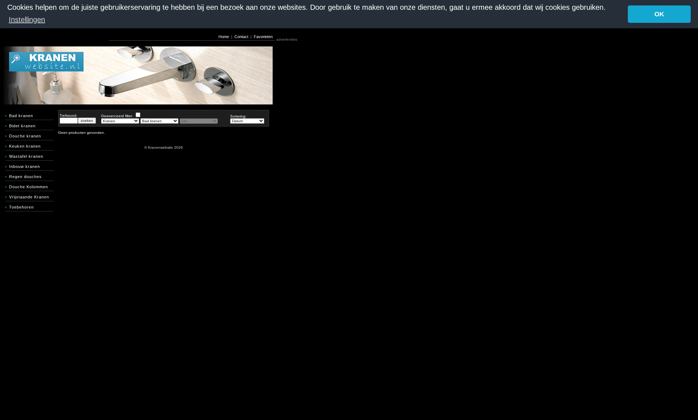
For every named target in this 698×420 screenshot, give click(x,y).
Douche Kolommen (28, 187)
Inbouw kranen (24, 166)
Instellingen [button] (27, 20)
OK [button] (659, 14)
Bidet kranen (22, 126)
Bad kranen (21, 116)
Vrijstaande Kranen (29, 197)
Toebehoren (21, 207)
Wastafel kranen (26, 156)
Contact (241, 36)
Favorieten (263, 36)
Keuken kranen (25, 146)
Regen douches (25, 176)
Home (223, 36)
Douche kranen (25, 136)
